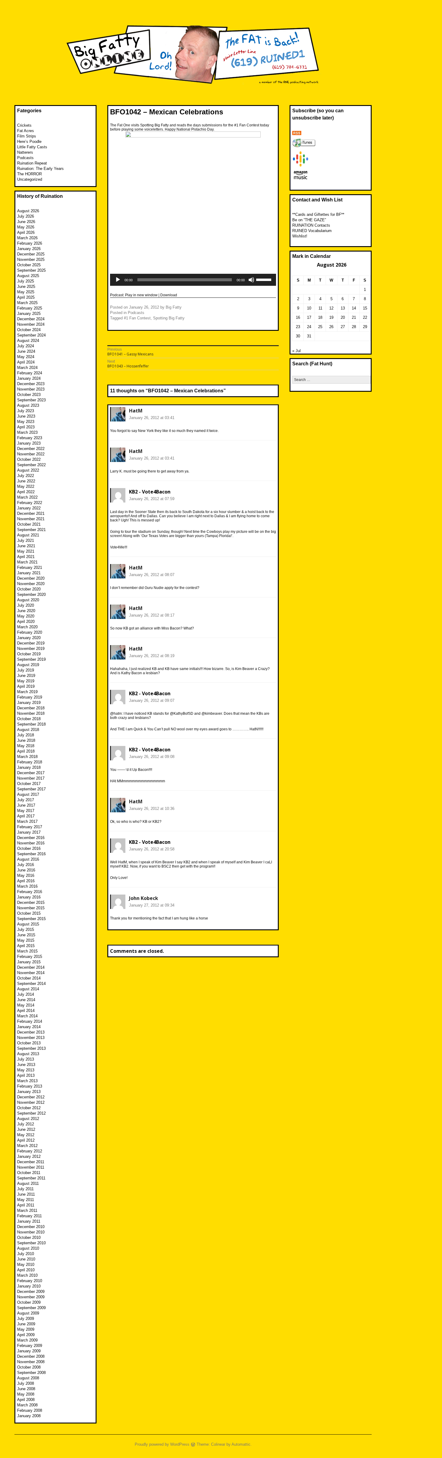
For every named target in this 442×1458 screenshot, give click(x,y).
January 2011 (28, 1221)
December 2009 (31, 1291)
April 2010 (26, 1270)
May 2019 (25, 681)
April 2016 (26, 881)
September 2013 (31, 1048)
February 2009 (29, 1345)
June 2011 (26, 1194)
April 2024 (26, 362)
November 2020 (31, 583)
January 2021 (29, 573)
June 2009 (26, 1324)
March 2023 (27, 432)
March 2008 (27, 1405)
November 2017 (31, 778)
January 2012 (29, 1156)
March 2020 (27, 627)
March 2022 (27, 497)
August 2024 (28, 340)
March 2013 (27, 1081)
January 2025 (29, 313)
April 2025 (26, 297)
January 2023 (29, 443)
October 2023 (29, 394)
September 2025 (31, 270)
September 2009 (31, 1308)
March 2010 (27, 1275)
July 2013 (25, 1059)
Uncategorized (29, 179)
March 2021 (27, 562)
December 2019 (31, 643)
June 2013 (26, 1064)
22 (365, 317)
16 (298, 317)
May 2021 (25, 551)
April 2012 (26, 1140)
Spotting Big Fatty (169, 318)
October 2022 (29, 459)
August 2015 (28, 924)
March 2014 (27, 1016)
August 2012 (28, 1118)
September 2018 (31, 724)
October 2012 (29, 1108)
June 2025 (26, 286)
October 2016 (29, 848)
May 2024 (25, 357)
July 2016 (25, 864)
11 (320, 308)
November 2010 (31, 1232)
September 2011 (31, 1178)
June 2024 (26, 351)
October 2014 (29, 978)
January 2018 (29, 767)
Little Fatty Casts (32, 147)
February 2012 (29, 1151)
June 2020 (26, 610)
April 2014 (26, 1010)
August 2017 (28, 794)
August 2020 (28, 600)
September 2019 (31, 659)
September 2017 (31, 789)
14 (354, 308)
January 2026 (29, 248)
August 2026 (28, 211)
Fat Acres (25, 130)
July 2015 (25, 929)
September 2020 (31, 594)
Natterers (25, 152)
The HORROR (29, 174)
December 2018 (31, 708)
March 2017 (27, 821)
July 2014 (25, 994)
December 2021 (31, 513)
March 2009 (27, 1340)
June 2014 (26, 1000)
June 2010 (26, 1259)
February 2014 (29, 1021)
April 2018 (26, 751)
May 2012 (25, 1135)
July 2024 (25, 346)
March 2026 (27, 238)
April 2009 (26, 1335)
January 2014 (29, 1027)
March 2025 (27, 302)
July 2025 (25, 281)
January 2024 (29, 378)
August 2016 (28, 859)
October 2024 (29, 330)
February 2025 (29, 308)
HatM (136, 410)
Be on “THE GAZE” (309, 220)
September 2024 (31, 335)
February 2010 (29, 1280)
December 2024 (31, 319)
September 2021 (31, 529)
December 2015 (31, 902)
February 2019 (29, 697)
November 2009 (31, 1297)
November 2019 (31, 648)
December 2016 (31, 837)
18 (320, 317)
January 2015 (29, 962)
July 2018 (25, 735)
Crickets (24, 125)
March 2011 (27, 1210)
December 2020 (31, 578)
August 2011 (28, 1183)
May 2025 (25, 292)
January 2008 (29, 1416)
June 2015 (26, 935)
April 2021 (26, 556)
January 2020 (29, 637)
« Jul (296, 351)
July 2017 (25, 800)
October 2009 (29, 1302)
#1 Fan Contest (137, 318)
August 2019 (28, 665)
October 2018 (29, 719)
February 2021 (29, 567)
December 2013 (31, 1032)
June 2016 (26, 870)
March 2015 (27, 951)
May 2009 (25, 1329)
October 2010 (29, 1237)
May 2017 (25, 810)
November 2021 (31, 519)
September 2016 (31, 854)
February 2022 (29, 502)
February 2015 (29, 956)
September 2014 (31, 983)
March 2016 (27, 886)
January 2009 (29, 1351)
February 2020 (29, 632)
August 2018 (28, 729)
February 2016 (29, 891)
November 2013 (31, 1037)
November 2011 (30, 1167)
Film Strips (26, 136)
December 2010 (31, 1226)
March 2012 (27, 1145)
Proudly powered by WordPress (162, 1444)
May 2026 (25, 227)
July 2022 (25, 475)
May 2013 (25, 1070)
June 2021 (26, 546)
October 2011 (28, 1172)
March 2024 (27, 367)
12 (331, 308)
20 (343, 317)
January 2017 (29, 832)
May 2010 (25, 1264)
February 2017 (29, 827)
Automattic (241, 1444)
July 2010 (25, 1253)
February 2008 (29, 1410)
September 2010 (31, 1243)
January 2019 (29, 702)
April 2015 (26, 945)
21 (354, 317)
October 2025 (29, 265)
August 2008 (28, 1378)
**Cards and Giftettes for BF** (318, 214)
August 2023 (28, 405)
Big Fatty (174, 307)
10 (309, 308)
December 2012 (31, 1097)
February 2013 (29, 1086)
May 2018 (25, 746)
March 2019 (27, 692)
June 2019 (26, 675)
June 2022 (26, 481)
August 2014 (28, 989)
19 (331, 317)
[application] (193, 280)
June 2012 (26, 1129)
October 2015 (29, 913)
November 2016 (31, 843)
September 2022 (31, 465)
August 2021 (28, 535)
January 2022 (29, 508)
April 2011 (25, 1205)
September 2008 (31, 1372)
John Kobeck (143, 898)
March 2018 (27, 756)
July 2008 (25, 1383)
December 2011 (30, 1162)
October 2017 (29, 783)
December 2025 (31, 254)
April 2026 (26, 232)
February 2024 (29, 373)
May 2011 (25, 1199)
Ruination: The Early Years (40, 168)
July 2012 (25, 1124)
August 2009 (28, 1313)
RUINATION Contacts (311, 225)
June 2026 (26, 221)
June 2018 (26, 740)
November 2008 (31, 1362)
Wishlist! (299, 236)
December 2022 (31, 448)
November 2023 (31, 389)
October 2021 (29, 524)
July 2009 (25, 1318)
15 (365, 308)
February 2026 (29, 243)
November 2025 (31, 259)
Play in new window (141, 295)
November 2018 (31, 713)
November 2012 (31, 1102)
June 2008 (26, 1389)
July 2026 (25, 216)
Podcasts (136, 312)
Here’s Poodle (29, 141)
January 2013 (29, 1091)
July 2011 (25, 1189)
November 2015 (31, 908)
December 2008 (31, 1356)
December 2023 (31, 384)
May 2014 (25, 1005)
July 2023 (25, 411)
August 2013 (28, 1054)
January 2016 (29, 897)
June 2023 (26, 416)
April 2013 (26, 1075)
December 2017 (31, 773)
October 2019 (29, 654)
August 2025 (28, 275)
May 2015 (25, 940)
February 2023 (29, 438)
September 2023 (31, 400)
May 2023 (25, 421)
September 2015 (31, 918)
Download (168, 295)
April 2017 (26, 816)
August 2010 (28, 1248)
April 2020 (26, 621)
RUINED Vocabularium (312, 230)
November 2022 (31, 454)
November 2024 (31, 324)
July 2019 (25, 670)
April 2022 (26, 492)
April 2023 (26, 427)
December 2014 (31, 967)
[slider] (264, 279)
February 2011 (29, 1216)
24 (309, 327)
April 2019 (26, 686)
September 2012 (31, 1113)
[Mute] (251, 280)
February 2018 (29, 762)
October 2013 (29, 1043)
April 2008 (26, 1399)
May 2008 (25, 1394)
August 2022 (28, 470)
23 (298, 327)
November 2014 (31, 972)
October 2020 (29, 589)
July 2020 (25, 605)
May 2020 (25, 616)
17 (309, 317)
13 (343, 308)
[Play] (118, 280)
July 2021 (25, 540)
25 (320, 327)
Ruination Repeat (32, 163)
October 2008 (29, 1367)
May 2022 (25, 486)
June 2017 (26, 805)
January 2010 (29, 1286)
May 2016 (25, 875)
